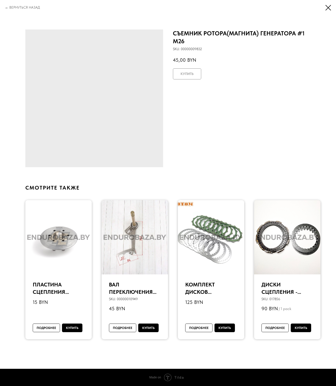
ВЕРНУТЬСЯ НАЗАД (24, 7)
